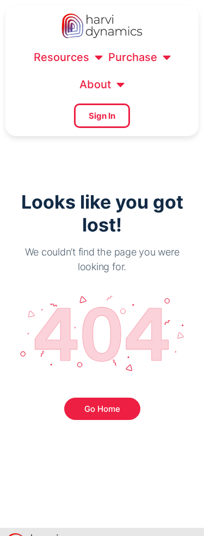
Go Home (102, 409)
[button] (68, 57)
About (95, 84)
